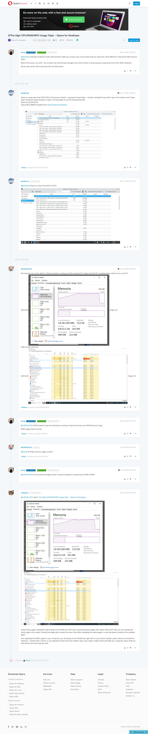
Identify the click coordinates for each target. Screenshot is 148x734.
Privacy (100, 683)
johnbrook (25, 93)
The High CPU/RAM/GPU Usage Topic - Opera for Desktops (62, 497)
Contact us (130, 696)
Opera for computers (18, 40)
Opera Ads (47, 689)
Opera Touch (14, 711)
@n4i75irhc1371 (27, 425)
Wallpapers (47, 686)
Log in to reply (134, 40)
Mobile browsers (14, 701)
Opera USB (13, 696)
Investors (129, 689)
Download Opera (75, 20)
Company (131, 674)
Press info (130, 683)
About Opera (131, 680)
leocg (23, 52)
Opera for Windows (16, 683)
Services (47, 674)
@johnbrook (35, 181)
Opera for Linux (15, 690)
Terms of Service (104, 692)
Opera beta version (16, 693)
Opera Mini (13, 708)
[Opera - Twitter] (12, 726)
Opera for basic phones (18, 714)
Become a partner (133, 692)
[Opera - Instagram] (26, 726)
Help (73, 674)
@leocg (37, 447)
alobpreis (24, 493)
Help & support (76, 680)
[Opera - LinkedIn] (21, 726)
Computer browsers (15, 679)
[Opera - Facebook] (8, 726)
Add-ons (46, 680)
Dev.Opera (75, 689)
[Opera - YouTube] (17, 726)
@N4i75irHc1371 (54, 421)
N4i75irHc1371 (26, 269)
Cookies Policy (103, 686)
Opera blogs (75, 683)
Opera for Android (16, 705)
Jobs (128, 686)
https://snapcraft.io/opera (57, 105)
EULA (100, 689)
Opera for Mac (15, 687)
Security (101, 680)
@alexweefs (53, 52)
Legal (100, 674)
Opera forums (76, 686)
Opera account (49, 683)
